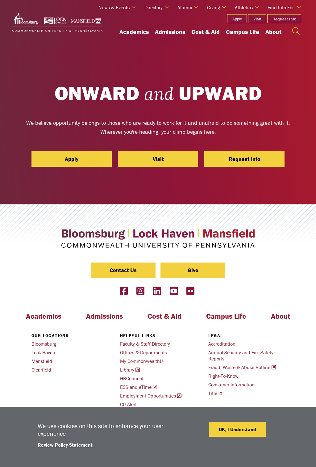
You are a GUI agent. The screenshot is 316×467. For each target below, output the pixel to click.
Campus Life (242, 32)
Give (193, 270)
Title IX (215, 393)
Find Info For (281, 7)
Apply (237, 19)
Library (127, 370)
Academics (134, 32)
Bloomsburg (43, 344)
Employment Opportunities (148, 396)
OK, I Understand (237, 429)
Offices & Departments (143, 352)
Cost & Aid (205, 32)
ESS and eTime (136, 387)
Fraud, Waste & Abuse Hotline (239, 367)
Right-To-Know (223, 376)
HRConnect (131, 378)
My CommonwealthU (141, 361)
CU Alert (128, 404)
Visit (257, 19)
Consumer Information (231, 384)
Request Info (284, 19)
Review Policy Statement (65, 445)
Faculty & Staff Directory (145, 344)
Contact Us (123, 270)
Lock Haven (43, 352)
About (273, 32)
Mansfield (41, 361)
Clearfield (41, 370)
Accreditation (221, 344)
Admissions (170, 32)
